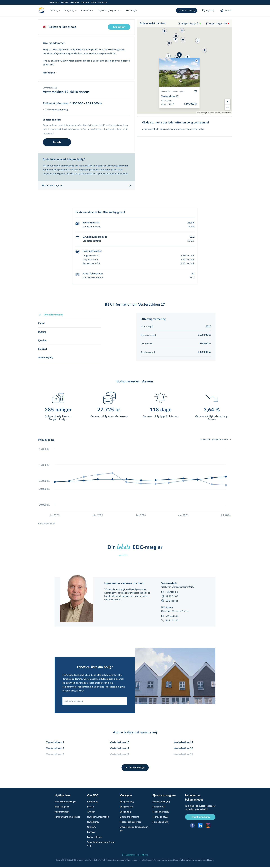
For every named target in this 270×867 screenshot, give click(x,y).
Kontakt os (92, 801)
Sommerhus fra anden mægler (172, 91)
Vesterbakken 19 (183, 742)
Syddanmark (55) (160, 811)
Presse (90, 806)
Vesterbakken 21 (183, 754)
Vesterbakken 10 (119, 742)
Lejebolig (85, 2)
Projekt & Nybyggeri (99, 2)
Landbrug (74, 2)
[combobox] (94, 701)
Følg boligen (119, 27)
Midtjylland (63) (160, 816)
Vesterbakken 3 (55, 754)
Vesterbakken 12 (119, 754)
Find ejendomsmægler (65, 801)
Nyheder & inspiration (98, 816)
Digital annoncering (129, 816)
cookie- (134, 860)
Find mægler (131, 10)
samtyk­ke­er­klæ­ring (205, 860)
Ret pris (57, 142)
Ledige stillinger (94, 837)
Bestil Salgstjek (62, 806)
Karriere (91, 831)
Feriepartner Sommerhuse (67, 816)
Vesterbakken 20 (183, 748)
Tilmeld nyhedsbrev (200, 817)
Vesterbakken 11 (119, 748)
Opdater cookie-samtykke (137, 855)
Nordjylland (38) (160, 821)
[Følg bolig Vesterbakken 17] (195, 91)
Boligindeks (125, 811)
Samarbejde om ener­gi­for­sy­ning (101, 844)
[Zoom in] (227, 101)
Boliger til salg (127, 801)
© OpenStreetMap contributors (219, 113)
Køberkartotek (62, 811)
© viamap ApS (202, 113)
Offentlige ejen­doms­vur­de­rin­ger (134, 828)
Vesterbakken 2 (55, 748)
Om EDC (91, 826)
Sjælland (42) (158, 806)
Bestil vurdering (188, 10)
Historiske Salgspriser (130, 821)
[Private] (41, 10)
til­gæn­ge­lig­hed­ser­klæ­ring (183, 860)
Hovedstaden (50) (161, 801)
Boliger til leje (126, 806)
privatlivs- (126, 860)
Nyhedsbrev (93, 821)
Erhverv (64, 2)
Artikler (91, 811)
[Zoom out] (227, 107)
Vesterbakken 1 (55, 742)
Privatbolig (54, 2)
